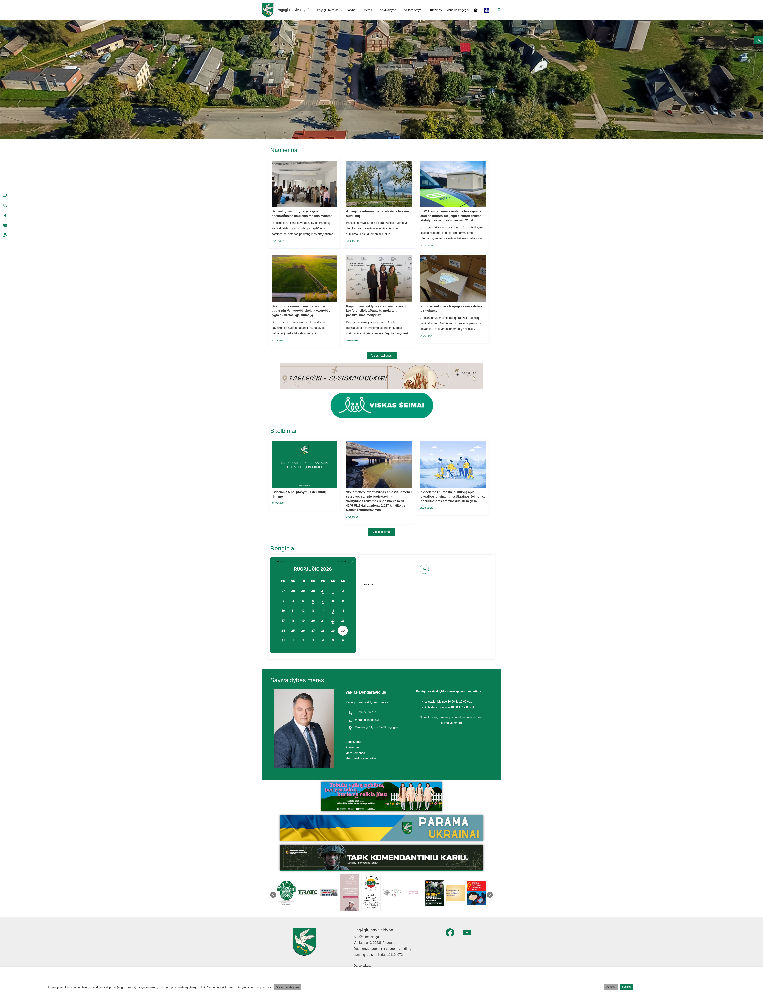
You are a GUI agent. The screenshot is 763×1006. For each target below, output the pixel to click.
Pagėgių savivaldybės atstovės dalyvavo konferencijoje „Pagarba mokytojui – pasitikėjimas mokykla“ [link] (376, 311)
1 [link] (333, 590)
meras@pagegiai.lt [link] (367, 719)
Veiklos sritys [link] (412, 10)
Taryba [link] (351, 10)
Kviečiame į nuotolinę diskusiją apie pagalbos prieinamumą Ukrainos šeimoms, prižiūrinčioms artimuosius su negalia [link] (452, 496)
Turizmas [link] (436, 10)
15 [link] (332, 610)
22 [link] (333, 620)
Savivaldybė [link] (388, 10)
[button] (273, 895)
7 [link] (323, 600)
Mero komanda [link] (355, 752)
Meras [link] (368, 10)
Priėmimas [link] (352, 747)
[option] (287, 893)
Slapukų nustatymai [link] (287, 987)
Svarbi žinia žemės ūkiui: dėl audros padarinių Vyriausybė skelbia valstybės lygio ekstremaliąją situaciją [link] (301, 311)
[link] (758, 40)
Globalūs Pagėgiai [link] (457, 10)
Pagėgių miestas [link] (328, 10)
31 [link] (322, 590)
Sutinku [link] (626, 986)
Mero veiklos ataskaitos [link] (360, 758)
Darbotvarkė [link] (353, 741)
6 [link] (313, 600)
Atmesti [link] (610, 986)
